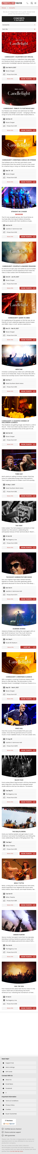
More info (10, 79)
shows (4, 8)
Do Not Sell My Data (16, 1151)
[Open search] (32, 3)
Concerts (12, 8)
